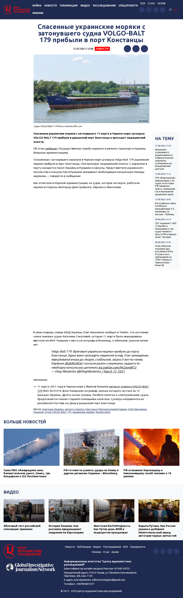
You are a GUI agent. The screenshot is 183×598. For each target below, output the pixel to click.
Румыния (38, 412)
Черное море (102, 412)
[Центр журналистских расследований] (17, 9)
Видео (85, 5)
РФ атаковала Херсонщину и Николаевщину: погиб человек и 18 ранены (147, 473)
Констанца (91, 409)
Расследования (104, 5)
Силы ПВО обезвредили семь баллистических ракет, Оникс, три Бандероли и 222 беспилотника (27, 473)
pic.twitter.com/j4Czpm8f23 (117, 367)
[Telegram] (144, 48)
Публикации (69, 5)
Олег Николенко (137, 409)
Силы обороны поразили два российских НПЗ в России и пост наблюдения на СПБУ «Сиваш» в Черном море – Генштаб (164, 255)
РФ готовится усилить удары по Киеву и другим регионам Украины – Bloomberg (91, 472)
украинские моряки (83, 412)
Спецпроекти (128, 5)
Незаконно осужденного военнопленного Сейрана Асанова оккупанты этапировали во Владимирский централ (164, 159)
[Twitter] (136, 48)
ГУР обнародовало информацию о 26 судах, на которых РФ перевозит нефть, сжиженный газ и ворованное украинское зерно (165, 186)
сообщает (51, 148)
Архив (161, 3)
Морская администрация (112, 409)
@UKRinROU (73, 363)
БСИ (143, 3)
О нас (151, 3)
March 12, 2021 (114, 371)
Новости (50, 5)
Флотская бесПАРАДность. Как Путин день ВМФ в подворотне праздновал (112, 529)
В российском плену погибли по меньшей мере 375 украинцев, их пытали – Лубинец (165, 209)
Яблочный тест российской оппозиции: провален (22, 527)
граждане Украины (53, 409)
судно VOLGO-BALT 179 (58, 412)
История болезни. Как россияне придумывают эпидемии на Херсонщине (66, 529)
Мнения (38, 13)
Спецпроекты (137, 546)
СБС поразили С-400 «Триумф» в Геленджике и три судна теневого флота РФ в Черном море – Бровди (165, 230)
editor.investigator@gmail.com (108, 579)
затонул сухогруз (74, 409)
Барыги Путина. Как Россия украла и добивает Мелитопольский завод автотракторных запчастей (157, 530)
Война (37, 5)
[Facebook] (127, 48)
